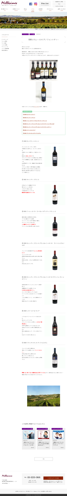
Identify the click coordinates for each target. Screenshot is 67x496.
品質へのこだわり (62, 10)
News (25, 10)
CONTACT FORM (59, 6)
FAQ (59, 4)
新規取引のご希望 (59, 1)
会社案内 (41, 10)
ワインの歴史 (4, 41)
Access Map (5, 483)
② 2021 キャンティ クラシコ (29, 117)
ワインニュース (5, 46)
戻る (43, 458)
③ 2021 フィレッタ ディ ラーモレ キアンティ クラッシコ (35, 120)
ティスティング (25, 34)
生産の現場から (5, 50)
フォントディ (36, 106)
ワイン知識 (32, 34)
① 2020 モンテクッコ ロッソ (29, 114)
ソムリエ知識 (4, 44)
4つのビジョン (50, 10)
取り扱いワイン (4, 10)
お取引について (16, 10)
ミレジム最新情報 (5, 48)
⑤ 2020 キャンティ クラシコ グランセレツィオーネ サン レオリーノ (37, 127)
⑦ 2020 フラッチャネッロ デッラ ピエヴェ (32, 133)
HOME (16, 491)
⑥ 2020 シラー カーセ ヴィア (29, 130)
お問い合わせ (49, 491)
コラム (32, 10)
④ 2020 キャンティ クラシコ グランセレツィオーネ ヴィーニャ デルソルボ (38, 123)
